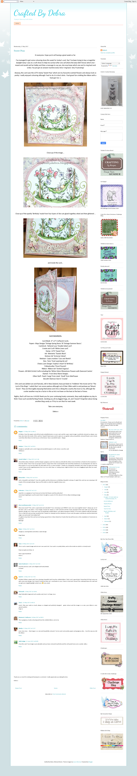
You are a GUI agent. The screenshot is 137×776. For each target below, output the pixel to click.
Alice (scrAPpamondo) (25, 505)
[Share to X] (38, 421)
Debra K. (105, 50)
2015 (104, 527)
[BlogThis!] (36, 421)
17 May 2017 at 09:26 (29, 446)
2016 (104, 524)
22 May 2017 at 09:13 (29, 602)
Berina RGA (22, 477)
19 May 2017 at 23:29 (28, 543)
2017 (104, 484)
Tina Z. (20, 602)
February (106, 521)
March (106, 518)
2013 (104, 532)
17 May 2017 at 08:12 (30, 431)
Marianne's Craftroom (25, 617)
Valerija (21, 446)
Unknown (21, 490)
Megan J (21, 431)
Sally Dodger (22, 641)
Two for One (107, 508)
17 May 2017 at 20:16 (31, 477)
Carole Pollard (22, 459)
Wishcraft (21, 591)
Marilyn (21, 628)
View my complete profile (108, 53)
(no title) (103, 420)
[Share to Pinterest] (42, 421)
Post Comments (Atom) (59, 694)
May (105, 495)
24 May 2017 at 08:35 (37, 617)
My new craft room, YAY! (115, 429)
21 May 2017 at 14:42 (34, 564)
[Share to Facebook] (40, 421)
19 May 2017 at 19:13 (28, 529)
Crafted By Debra (39, 13)
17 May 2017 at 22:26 (38, 505)
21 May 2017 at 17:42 (30, 576)
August (106, 487)
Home (17, 23)
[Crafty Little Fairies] (111, 553)
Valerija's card (113, 442)
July (105, 489)
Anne (20, 543)
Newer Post (18, 688)
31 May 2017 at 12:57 (29, 628)
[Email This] (34, 421)
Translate (114, 66)
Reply (20, 440)
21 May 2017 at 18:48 (31, 591)
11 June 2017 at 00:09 (32, 641)
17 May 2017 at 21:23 (30, 490)
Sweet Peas (107, 506)
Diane (20, 529)
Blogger (91, 762)
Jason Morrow (77, 762)
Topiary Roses (108, 503)
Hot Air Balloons (108, 501)
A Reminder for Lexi (114, 467)
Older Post (93, 688)
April (105, 516)
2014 (104, 530)
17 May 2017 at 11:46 (33, 459)
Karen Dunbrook (23, 564)
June (105, 492)
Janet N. (21, 576)
